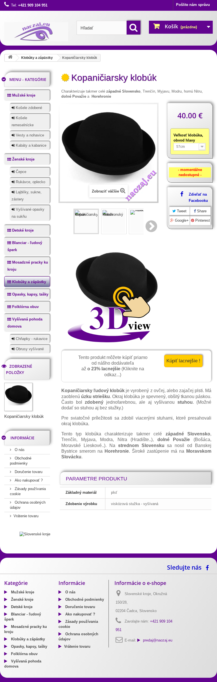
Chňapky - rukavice (31, 339)
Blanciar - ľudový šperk (24, 246)
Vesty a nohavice (29, 135)
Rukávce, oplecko (30, 182)
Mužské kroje (23, 95)
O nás (19, 450)
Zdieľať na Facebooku (198, 197)
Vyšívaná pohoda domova (24, 322)
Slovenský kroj (17, 551)
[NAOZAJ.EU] (36, 31)
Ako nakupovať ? (28, 480)
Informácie (22, 438)
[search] (133, 28)
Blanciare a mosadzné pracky (56, 551)
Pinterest (202, 220)
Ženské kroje (22, 159)
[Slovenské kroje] (34, 534)
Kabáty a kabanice (30, 145)
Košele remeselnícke (23, 121)
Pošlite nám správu (193, 5)
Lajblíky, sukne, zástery (27, 195)
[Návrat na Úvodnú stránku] (10, 57)
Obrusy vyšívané (29, 349)
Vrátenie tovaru (26, 516)
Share (201, 211)
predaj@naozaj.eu (157, 640)
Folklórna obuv (25, 307)
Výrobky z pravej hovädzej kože (111, 551)
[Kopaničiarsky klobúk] (86, 221)
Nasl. (152, 226)
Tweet (181, 211)
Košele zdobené (28, 108)
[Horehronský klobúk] (113, 221)
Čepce (20, 172)
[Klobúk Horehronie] (141, 221)
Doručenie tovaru (28, 472)
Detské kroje (22, 230)
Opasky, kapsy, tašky (29, 294)
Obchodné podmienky (84, 599)
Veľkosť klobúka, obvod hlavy (188, 137)
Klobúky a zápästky (37, 58)
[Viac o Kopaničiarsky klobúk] (18, 397)
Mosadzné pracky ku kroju (27, 265)
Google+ (181, 220)
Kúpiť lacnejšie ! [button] (183, 361)
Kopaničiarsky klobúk (24, 416)
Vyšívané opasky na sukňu (28, 213)
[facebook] (209, 567)
